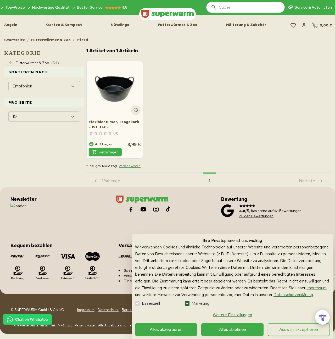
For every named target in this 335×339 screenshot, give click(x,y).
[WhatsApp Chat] (27, 319)
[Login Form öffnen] (304, 25)
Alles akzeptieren (166, 329)
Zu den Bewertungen (256, 216)
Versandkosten (130, 166)
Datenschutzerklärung (293, 294)
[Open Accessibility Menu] (322, 317)
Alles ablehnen (232, 329)
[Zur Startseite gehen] (167, 14)
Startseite (14, 40)
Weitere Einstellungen (232, 315)
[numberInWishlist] (293, 25)
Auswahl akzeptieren (298, 329)
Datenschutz (108, 309)
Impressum (316, 288)
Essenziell (151, 303)
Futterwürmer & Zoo (51, 40)
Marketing (200, 303)
